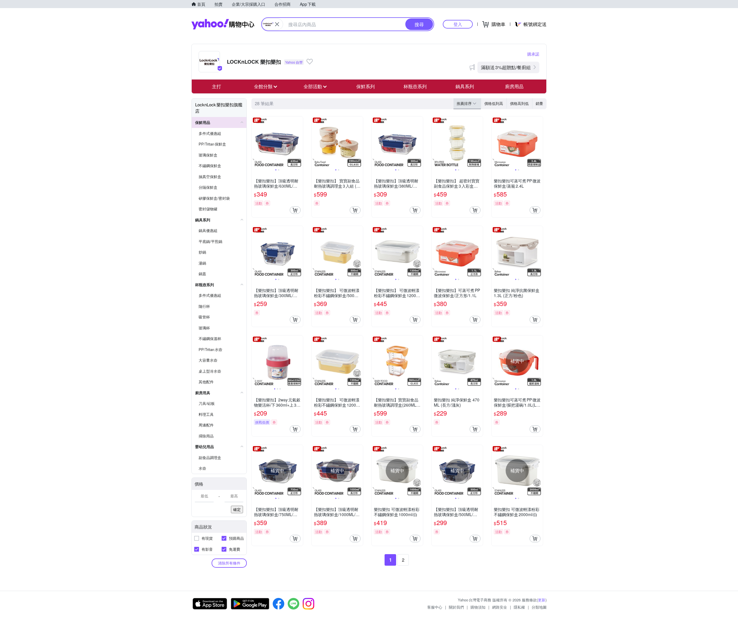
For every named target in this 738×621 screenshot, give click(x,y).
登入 (457, 24)
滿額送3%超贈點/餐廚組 (506, 67)
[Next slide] (299, 142)
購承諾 (533, 54)
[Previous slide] (255, 142)
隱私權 (519, 607)
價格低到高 (493, 103)
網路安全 (499, 607)
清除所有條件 (229, 563)
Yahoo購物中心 (222, 24)
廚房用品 (514, 86)
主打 (216, 86)
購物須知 (477, 607)
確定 (237, 509)
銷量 (539, 103)
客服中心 (434, 607)
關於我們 (456, 607)
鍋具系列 (464, 86)
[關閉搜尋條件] (277, 24)
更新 (541, 600)
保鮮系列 (365, 86)
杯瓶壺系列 (415, 86)
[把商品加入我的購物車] (295, 210)
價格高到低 (519, 103)
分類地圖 (539, 607)
